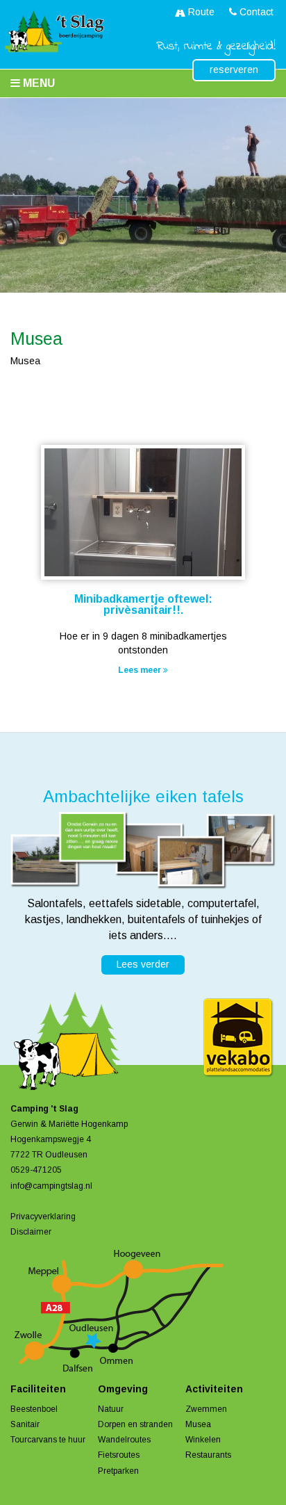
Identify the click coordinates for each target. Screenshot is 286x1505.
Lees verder (143, 964)
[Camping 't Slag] (52, 32)
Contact (255, 11)
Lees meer (140, 670)
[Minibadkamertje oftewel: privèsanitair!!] (143, 514)
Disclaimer (30, 1232)
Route (199, 11)
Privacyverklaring (43, 1216)
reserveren (234, 69)
